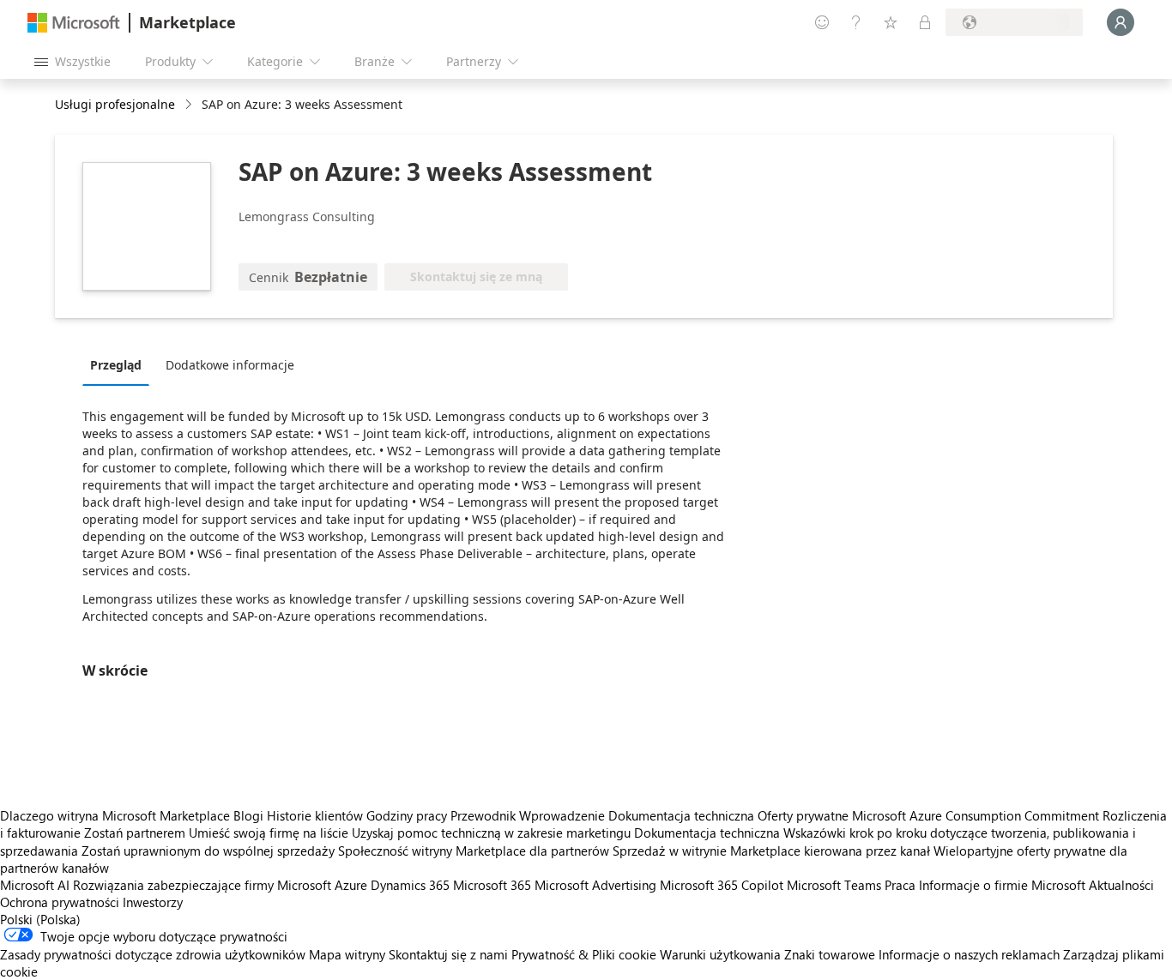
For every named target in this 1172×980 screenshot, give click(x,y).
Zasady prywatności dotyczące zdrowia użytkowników (152, 954)
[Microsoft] (73, 23)
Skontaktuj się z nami (448, 954)
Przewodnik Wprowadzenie (527, 815)
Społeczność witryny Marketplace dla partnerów (473, 850)
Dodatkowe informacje (230, 365)
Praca (900, 884)
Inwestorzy (153, 902)
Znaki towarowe (829, 954)
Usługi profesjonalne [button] (115, 104)
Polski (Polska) (40, 919)
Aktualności (1121, 884)
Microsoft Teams (834, 884)
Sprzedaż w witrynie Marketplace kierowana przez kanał (771, 850)
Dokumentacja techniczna (681, 815)
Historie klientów (315, 815)
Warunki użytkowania (720, 954)
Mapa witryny (347, 954)
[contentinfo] (190, 105)
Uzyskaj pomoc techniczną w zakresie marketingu (491, 832)
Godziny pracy (406, 815)
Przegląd (116, 365)
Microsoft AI (34, 884)
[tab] (120, 364)
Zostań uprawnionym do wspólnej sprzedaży (208, 850)
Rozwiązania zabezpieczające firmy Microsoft (202, 884)
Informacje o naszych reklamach (969, 954)
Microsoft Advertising (595, 884)
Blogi (248, 815)
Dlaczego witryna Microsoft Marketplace (115, 815)
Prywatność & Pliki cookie (583, 954)
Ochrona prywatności (59, 902)
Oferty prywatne (803, 815)
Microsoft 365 (492, 884)
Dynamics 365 (410, 884)
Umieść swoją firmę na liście (268, 832)
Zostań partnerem (134, 832)
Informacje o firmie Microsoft (1002, 884)
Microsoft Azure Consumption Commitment (977, 815)
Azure (351, 884)
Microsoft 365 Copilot (721, 884)
